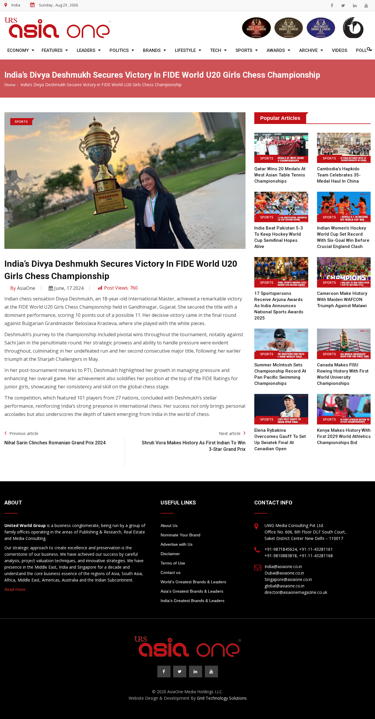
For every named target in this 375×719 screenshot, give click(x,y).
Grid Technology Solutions (222, 698)
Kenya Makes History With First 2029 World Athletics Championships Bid (344, 436)
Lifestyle (185, 50)
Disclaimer (170, 553)
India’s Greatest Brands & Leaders (192, 600)
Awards (276, 50)
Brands (152, 50)
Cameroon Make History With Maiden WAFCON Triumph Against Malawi (342, 299)
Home (10, 84)
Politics (119, 50)
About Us (169, 525)
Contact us (170, 572)
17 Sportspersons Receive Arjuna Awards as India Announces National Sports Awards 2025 (278, 306)
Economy (18, 50)
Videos (339, 50)
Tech (215, 50)
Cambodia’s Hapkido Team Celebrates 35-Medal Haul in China (339, 175)
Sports (244, 50)
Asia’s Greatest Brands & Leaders (192, 591)
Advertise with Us (176, 544)
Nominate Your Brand (180, 535)
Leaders (86, 50)
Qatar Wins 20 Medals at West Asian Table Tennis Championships (280, 175)
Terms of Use (173, 563)
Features (52, 50)
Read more (14, 589)
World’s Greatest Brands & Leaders (193, 581)
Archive (308, 50)
